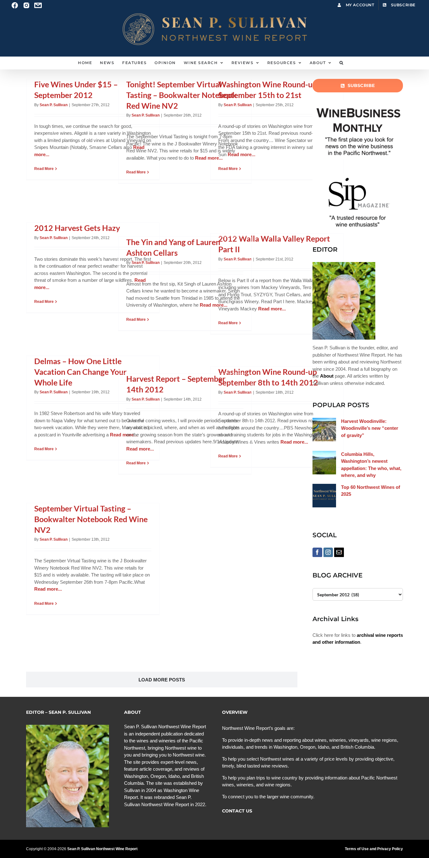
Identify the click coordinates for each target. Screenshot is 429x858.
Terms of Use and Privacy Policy (374, 849)
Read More (44, 169)
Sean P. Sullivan (54, 105)
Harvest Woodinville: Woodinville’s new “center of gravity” (369, 428)
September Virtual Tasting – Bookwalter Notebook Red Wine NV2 (91, 519)
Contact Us (237, 811)
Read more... (241, 154)
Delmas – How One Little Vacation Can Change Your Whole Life (80, 371)
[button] (341, 63)
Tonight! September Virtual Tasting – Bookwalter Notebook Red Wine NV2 (181, 94)
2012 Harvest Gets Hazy (77, 227)
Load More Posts (161, 679)
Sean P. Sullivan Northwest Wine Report (102, 849)
